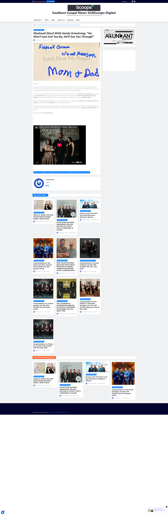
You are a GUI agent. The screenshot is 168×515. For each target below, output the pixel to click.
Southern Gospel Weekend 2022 (61, 172)
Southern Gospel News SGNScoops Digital (84, 13)
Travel (46, 20)
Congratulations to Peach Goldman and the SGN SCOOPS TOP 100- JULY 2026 (89, 266)
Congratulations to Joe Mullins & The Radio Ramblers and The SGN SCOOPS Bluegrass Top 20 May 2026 (89, 305)
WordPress (51, 412)
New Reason (48, 172)
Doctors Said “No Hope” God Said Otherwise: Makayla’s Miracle (89, 215)
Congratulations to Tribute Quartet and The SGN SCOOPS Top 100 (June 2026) (43, 306)
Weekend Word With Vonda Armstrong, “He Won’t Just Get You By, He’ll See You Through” (59, 25)
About (78, 20)
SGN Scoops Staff (40, 221)
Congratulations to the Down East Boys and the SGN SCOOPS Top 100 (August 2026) (42, 266)
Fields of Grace (39, 172)
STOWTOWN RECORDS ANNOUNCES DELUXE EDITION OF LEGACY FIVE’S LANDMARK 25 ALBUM (65, 226)
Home (35, 25)
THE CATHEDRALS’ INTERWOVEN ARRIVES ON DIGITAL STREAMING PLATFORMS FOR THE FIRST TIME (66, 307)
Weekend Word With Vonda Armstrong (80, 172)
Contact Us (61, 20)
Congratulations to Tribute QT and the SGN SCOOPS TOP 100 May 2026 (43, 346)
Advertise (70, 20)
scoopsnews (38, 40)
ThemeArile (66, 412)
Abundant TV (38, 20)
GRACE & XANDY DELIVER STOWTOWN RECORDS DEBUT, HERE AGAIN (43, 217)
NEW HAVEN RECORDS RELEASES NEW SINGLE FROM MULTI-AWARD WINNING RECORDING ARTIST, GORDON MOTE (66, 266)
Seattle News (58, 412)
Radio (53, 20)
